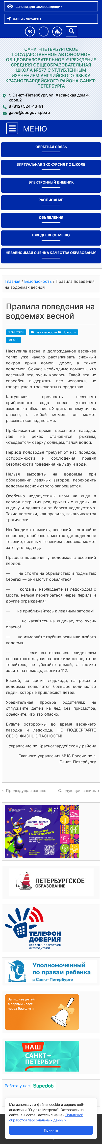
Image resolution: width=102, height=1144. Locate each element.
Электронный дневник (51, 182)
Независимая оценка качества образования (51, 253)
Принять (51, 1130)
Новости (69, 332)
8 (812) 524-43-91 (26, 106)
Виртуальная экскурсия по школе (51, 164)
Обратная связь (51, 147)
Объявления (51, 217)
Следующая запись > (79, 790)
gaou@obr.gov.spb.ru (29, 112)
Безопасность (46, 332)
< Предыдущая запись (24, 790)
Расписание (51, 200)
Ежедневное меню (51, 235)
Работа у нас (17, 1085)
